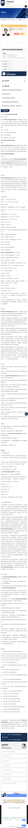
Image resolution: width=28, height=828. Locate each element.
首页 (8, 19)
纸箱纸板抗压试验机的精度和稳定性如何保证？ (12, 90)
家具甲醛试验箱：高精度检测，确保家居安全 (12, 105)
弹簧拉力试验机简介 (6, 94)
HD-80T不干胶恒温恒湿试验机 (14, 739)
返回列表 (6, 737)
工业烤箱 (20, 19)
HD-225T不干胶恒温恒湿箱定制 (14, 734)
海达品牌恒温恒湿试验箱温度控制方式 (10, 101)
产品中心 (12, 19)
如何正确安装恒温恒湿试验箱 (8, 97)
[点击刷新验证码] (16, 794)
